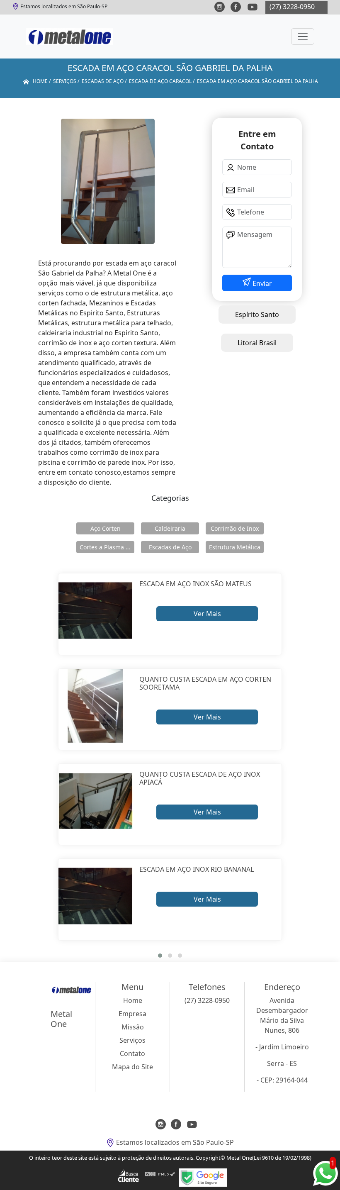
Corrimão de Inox (235, 528)
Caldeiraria (170, 528)
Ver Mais (207, 613)
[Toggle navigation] (302, 36)
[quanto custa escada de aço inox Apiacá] (95, 801)
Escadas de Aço (170, 547)
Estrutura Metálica (234, 547)
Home (132, 1000)
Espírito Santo (257, 314)
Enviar (261, 283)
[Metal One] (69, 36)
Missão (132, 1026)
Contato (132, 1053)
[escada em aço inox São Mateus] (95, 610)
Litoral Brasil (257, 342)
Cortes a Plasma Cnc (107, 547)
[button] (160, 955)
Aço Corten (105, 528)
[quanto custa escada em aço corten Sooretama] (95, 706)
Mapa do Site (132, 1066)
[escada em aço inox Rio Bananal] (95, 896)
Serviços (132, 1040)
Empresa (132, 1013)
